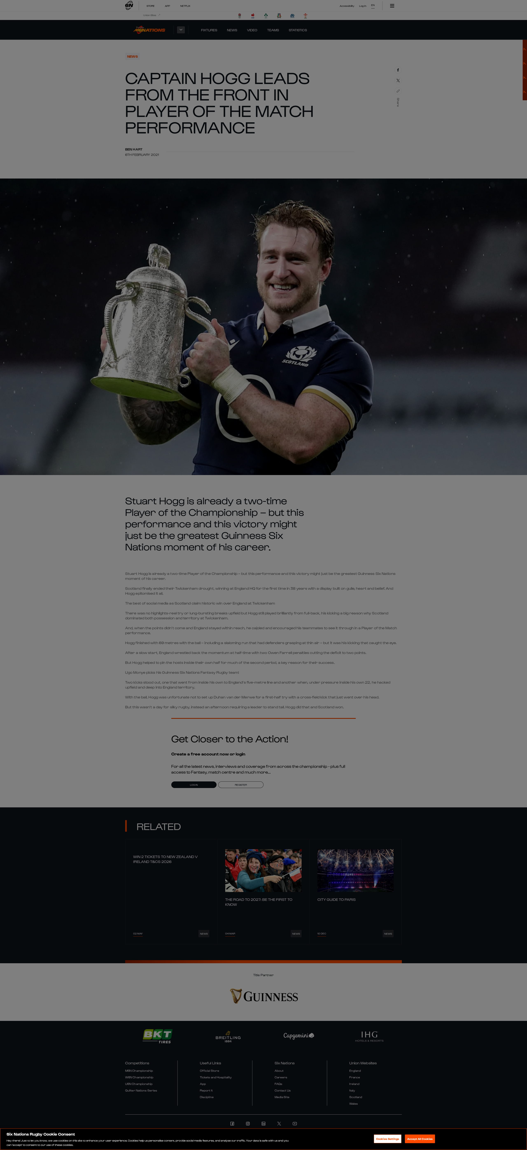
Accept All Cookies (420, 1138)
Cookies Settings (387, 1138)
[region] (263, 1139)
